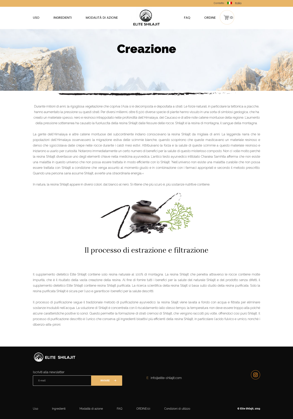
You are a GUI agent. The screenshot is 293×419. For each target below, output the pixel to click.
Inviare (105, 380)
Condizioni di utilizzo (177, 408)
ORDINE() (143, 408)
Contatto (219, 3)
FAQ (187, 17)
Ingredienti (62, 17)
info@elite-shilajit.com (166, 378)
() (231, 18)
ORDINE (210, 17)
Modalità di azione (102, 17)
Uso (36, 17)
